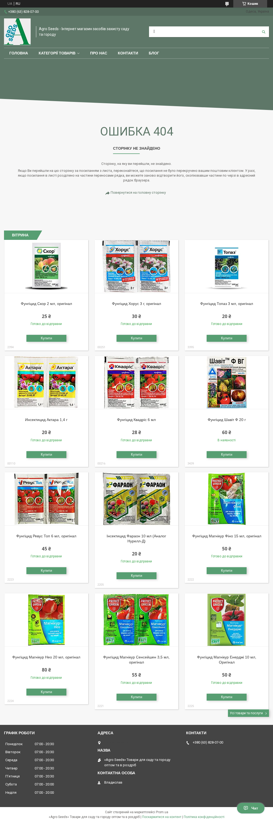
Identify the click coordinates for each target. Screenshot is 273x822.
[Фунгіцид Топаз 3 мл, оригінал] (226, 266)
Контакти (128, 53)
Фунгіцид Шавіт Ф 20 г (227, 420)
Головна (18, 53)
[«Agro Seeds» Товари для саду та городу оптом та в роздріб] (17, 31)
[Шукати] (263, 31)
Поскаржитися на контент (161, 817)
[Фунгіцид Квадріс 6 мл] (136, 382)
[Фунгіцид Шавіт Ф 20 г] (226, 382)
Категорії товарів (57, 53)
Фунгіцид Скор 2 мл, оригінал (46, 303)
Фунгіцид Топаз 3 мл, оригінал (226, 303)
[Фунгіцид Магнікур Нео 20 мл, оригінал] (46, 620)
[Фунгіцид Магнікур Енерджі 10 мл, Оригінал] (226, 620)
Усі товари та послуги (246, 713)
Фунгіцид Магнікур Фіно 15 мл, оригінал (226, 536)
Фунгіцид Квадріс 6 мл (136, 420)
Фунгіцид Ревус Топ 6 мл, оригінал (46, 536)
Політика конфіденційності (204, 817)
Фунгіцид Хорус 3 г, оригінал (136, 303)
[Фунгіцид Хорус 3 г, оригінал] (136, 266)
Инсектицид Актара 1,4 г (46, 420)
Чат (254, 808)
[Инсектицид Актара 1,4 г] (46, 382)
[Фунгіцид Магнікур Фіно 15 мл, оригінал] (226, 499)
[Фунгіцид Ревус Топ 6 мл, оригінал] (46, 499)
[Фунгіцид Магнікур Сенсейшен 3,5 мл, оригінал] (136, 620)
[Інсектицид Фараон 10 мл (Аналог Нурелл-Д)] (136, 499)
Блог (154, 53)
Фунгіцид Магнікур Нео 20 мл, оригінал (46, 657)
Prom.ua (162, 812)
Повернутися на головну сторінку (138, 192)
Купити (46, 338)
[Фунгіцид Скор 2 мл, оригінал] (46, 266)
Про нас (98, 53)
